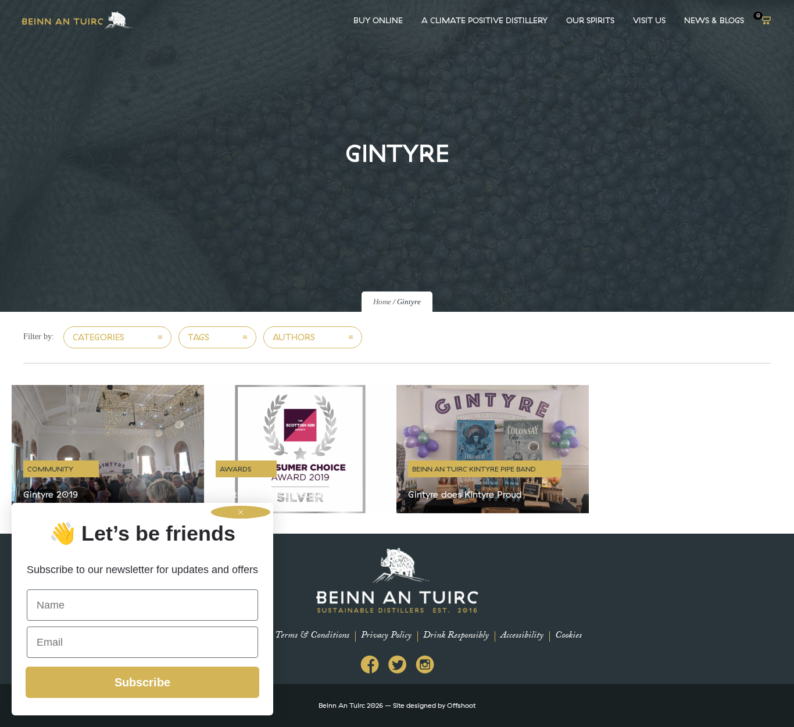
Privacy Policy (386, 636)
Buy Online (378, 20)
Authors (294, 337)
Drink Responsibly (456, 636)
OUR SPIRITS (590, 20)
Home (382, 301)
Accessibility (521, 636)
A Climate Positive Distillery (484, 20)
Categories (98, 337)
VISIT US (649, 20)
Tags (198, 337)
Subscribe (142, 682)
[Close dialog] (240, 512)
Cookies (568, 636)
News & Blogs (714, 20)
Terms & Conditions (312, 636)
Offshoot (461, 705)
